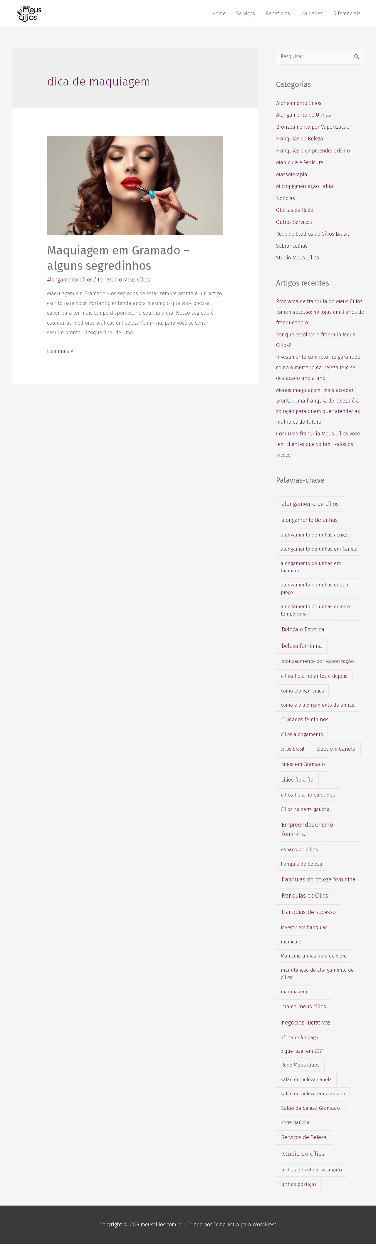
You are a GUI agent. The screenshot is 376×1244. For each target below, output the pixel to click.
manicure (291, 942)
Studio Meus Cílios (297, 257)
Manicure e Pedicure (299, 162)
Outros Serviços (294, 222)
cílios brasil (292, 749)
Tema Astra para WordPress (245, 1224)
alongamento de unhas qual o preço (314, 588)
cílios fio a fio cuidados (308, 795)
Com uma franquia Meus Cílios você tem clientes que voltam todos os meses (318, 444)
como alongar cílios (302, 691)
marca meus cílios (303, 1006)
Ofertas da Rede (294, 210)
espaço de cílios (299, 849)
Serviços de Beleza (304, 1137)
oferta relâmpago (299, 1037)
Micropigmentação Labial (305, 186)
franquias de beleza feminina (318, 879)
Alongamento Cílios (69, 279)
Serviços (245, 13)
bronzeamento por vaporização (317, 661)
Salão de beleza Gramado (310, 1108)
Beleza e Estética (303, 629)
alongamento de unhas (309, 520)
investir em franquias (304, 927)
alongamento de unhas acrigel (315, 535)
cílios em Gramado (303, 764)
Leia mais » (60, 351)
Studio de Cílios (303, 1154)
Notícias (285, 198)
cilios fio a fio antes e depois (314, 676)
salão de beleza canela (306, 1079)
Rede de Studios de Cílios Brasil (312, 234)
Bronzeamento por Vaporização (313, 127)
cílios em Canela (336, 749)
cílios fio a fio (297, 779)
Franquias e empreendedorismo (313, 150)
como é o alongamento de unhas (317, 705)
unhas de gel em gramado (311, 1170)
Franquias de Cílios (305, 895)
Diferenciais (346, 13)
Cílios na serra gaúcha (305, 809)
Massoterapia (291, 174)
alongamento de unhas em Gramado (311, 567)
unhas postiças (299, 1184)
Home (219, 13)
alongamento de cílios (310, 503)
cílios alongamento (302, 734)
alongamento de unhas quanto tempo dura (315, 610)
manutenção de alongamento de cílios (317, 973)
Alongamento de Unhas (303, 115)
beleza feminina (302, 645)
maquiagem (294, 992)
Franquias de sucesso (309, 912)
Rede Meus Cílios (300, 1065)
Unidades (312, 13)
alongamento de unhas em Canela (319, 549)
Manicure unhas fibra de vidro (314, 956)
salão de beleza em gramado (313, 1094)
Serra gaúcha (295, 1122)
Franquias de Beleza (299, 138)
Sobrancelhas (292, 246)
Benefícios (278, 13)
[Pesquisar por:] (320, 56)
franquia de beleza (301, 864)
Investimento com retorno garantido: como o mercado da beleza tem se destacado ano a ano (319, 367)
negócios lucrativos (306, 1022)
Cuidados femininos (304, 719)
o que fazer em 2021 (302, 1051)
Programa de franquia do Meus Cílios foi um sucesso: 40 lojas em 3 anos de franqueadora (320, 312)
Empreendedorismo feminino (307, 829)
